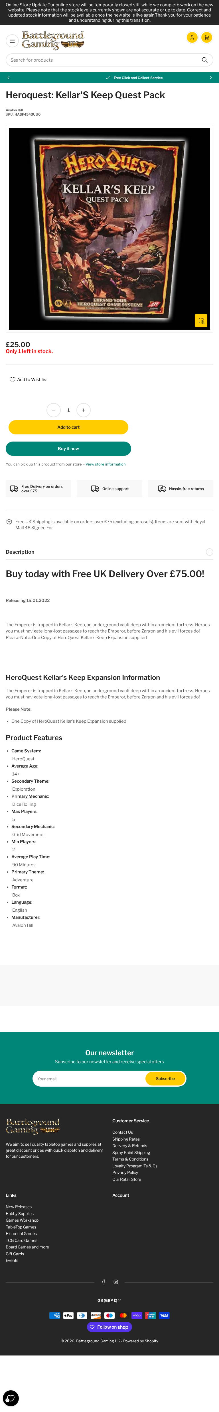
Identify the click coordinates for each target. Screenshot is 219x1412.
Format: (19, 887)
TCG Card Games (21, 1240)
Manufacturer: (25, 917)
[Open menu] (12, 40)
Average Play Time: (30, 856)
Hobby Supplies (20, 1213)
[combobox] (109, 60)
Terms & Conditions (130, 1159)
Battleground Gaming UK (98, 1341)
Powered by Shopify (140, 1341)
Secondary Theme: (30, 781)
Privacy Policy (125, 1172)
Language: (22, 902)
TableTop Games (21, 1226)
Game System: (26, 751)
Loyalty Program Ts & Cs (134, 1165)
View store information (106, 464)
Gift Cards (15, 1253)
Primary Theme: (27, 872)
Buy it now (68, 448)
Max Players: (24, 811)
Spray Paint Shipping (131, 1152)
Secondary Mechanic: (33, 826)
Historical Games (21, 1233)
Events (12, 1260)
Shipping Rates (126, 1139)
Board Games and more (27, 1246)
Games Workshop (22, 1220)
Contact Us (122, 1132)
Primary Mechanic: (30, 796)
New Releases (19, 1206)
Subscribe (165, 1078)
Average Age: (24, 766)
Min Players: (23, 841)
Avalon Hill (14, 110)
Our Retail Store (126, 1179)
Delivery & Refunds (129, 1145)
